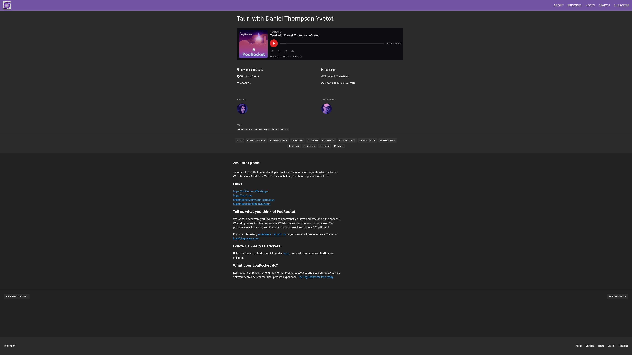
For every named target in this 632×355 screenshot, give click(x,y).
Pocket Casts (348, 140)
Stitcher (311, 146)
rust (276, 129)
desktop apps (263, 129)
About (559, 5)
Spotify (295, 146)
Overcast (330, 140)
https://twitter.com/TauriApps (250, 191)
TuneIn (326, 146)
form (286, 253)
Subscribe (621, 5)
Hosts (590, 5)
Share (340, 146)
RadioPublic (369, 140)
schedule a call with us (272, 234)
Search (604, 5)
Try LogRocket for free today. (316, 277)
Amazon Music (280, 140)
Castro (314, 140)
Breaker (299, 140)
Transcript (329, 69)
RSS (241, 140)
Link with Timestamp (337, 76)
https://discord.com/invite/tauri (251, 203)
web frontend (246, 129)
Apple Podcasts (257, 140)
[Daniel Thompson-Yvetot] (326, 109)
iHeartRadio (389, 140)
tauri (285, 129)
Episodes (574, 5)
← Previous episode (17, 296)
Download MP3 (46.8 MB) (339, 83)
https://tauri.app (242, 195)
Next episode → (617, 296)
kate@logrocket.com (246, 238)
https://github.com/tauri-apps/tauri (254, 199)
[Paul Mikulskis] (242, 109)
